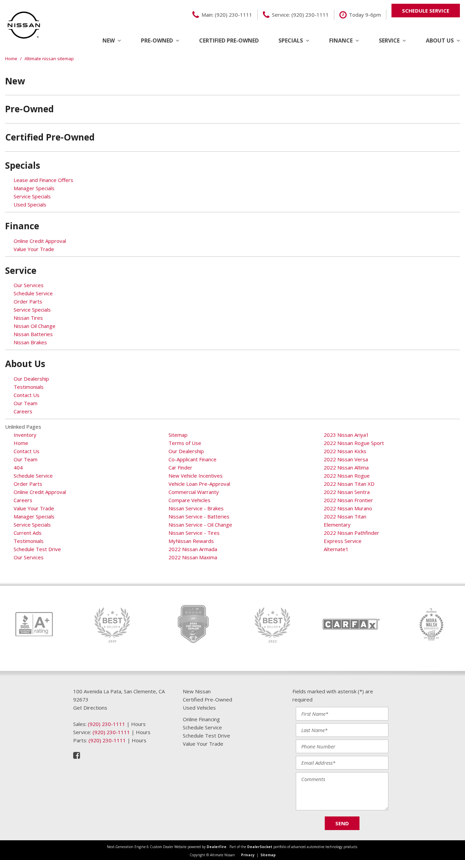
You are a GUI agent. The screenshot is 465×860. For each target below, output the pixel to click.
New (108, 40)
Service (389, 40)
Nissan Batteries (33, 334)
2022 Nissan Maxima (193, 557)
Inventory (25, 434)
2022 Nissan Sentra (347, 492)
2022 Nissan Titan (345, 516)
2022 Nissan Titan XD (349, 483)
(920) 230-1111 (106, 724)
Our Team (25, 403)
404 (18, 467)
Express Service (343, 541)
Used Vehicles (199, 707)
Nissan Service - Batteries (199, 516)
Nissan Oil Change (34, 325)
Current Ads (28, 532)
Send (342, 823)
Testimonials (29, 386)
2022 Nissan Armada (193, 549)
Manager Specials (34, 188)
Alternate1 (336, 549)
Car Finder (180, 467)
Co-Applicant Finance (193, 459)
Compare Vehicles (189, 500)
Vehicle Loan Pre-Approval (199, 483)
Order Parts (28, 301)
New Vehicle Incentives (196, 475)
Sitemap (178, 434)
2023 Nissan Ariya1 (346, 434)
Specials (290, 40)
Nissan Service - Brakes (196, 508)
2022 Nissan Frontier (348, 500)
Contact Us (26, 395)
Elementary (337, 524)
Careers (23, 411)
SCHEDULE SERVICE (425, 10)
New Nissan (197, 691)
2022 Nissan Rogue (347, 475)
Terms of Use (185, 443)
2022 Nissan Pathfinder (351, 532)
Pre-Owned (157, 40)
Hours (138, 724)
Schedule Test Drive (37, 549)
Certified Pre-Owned (229, 40)
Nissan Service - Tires (194, 532)
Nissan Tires (28, 317)
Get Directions (90, 707)
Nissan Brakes (30, 342)
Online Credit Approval (40, 240)
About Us (440, 40)
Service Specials (32, 196)
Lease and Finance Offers (43, 180)
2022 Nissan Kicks (345, 451)
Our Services (29, 285)
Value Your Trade (34, 249)
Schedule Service (33, 293)
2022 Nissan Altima (346, 467)
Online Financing (201, 719)
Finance (341, 40)
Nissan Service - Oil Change (200, 524)
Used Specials (30, 204)
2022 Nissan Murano (348, 508)
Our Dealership (31, 378)
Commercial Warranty (194, 492)
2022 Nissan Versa (346, 459)
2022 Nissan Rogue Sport (354, 443)
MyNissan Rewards (191, 541)
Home (11, 58)
